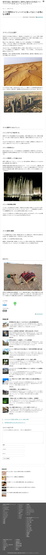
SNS (17, 548)
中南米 (4, 547)
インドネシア (6, 506)
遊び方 (17, 549)
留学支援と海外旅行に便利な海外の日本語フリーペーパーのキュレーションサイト (22, 3)
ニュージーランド (30, 511)
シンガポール (6, 509)
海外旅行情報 (19, 545)
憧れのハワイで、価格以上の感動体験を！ (16, 476)
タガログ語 (28, 525)
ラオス (4, 518)
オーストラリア (29, 509)
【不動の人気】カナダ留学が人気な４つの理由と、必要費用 (23, 398)
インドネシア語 (29, 520)
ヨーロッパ (5, 545)
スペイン (21, 506)
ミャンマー (5, 515)
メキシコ (28, 506)
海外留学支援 (40, 17)
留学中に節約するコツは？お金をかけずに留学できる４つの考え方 (21, 487)
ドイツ (20, 508)
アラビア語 (28, 518)
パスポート (18, 540)
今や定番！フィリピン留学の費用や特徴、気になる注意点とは (20, 482)
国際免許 (18, 542)
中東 (4, 548)
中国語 (27, 532)
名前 (4, 444)
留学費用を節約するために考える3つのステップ (15, 422)
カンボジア (5, 508)
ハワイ (20, 518)
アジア (4, 542)
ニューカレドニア (30, 510)
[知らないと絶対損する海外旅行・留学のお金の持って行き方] (6, 334)
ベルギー (21, 511)
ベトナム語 (28, 528)
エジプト (28, 514)
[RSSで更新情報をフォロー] (6, 311)
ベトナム (5, 513)
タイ (4, 510)
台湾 (4, 520)
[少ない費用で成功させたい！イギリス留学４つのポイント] (6, 410)
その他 (4, 540)
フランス (21, 510)
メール (4, 449)
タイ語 (27, 523)
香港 (4, 523)
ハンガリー (21, 509)
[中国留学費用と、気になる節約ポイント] (6, 392)
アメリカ (21, 514)
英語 (27, 535)
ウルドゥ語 (28, 521)
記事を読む (11, 328)
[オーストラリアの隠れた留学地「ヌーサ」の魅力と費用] (6, 362)
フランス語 (28, 527)
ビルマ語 (28, 526)
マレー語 (28, 531)
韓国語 (27, 536)
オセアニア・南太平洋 (8, 544)
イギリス (21, 505)
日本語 (27, 533)
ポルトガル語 (29, 530)
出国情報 (18, 539)
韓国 (4, 521)
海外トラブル (19, 544)
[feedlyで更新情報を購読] (4, 311)
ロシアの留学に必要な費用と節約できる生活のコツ (18, 492)
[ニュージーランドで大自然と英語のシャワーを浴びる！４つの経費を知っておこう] (6, 371)
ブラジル (28, 505)
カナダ (20, 515)
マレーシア (5, 514)
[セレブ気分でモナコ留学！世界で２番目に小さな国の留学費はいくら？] (6, 381)
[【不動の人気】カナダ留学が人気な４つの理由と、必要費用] (6, 401)
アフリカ (5, 543)
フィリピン (5, 511)
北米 (4, 549)
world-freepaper (39, 314)
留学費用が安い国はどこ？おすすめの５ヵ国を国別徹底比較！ (24, 322)
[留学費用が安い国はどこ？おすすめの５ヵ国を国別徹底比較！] (6, 325)
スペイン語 (28, 522)
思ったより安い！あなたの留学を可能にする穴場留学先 (19, 471)
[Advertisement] (23, 23)
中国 (4, 519)
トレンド (18, 547)
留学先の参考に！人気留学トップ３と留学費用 (20, 340)
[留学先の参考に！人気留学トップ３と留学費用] (6, 343)
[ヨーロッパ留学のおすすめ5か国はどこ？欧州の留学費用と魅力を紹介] (6, 351)
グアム (20, 516)
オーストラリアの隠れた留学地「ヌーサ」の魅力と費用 (22, 359)
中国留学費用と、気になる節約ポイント (19, 389)
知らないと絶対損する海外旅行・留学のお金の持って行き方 (23, 331)
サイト (4, 453)
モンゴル (5, 516)
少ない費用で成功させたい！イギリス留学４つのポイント (23, 407)
